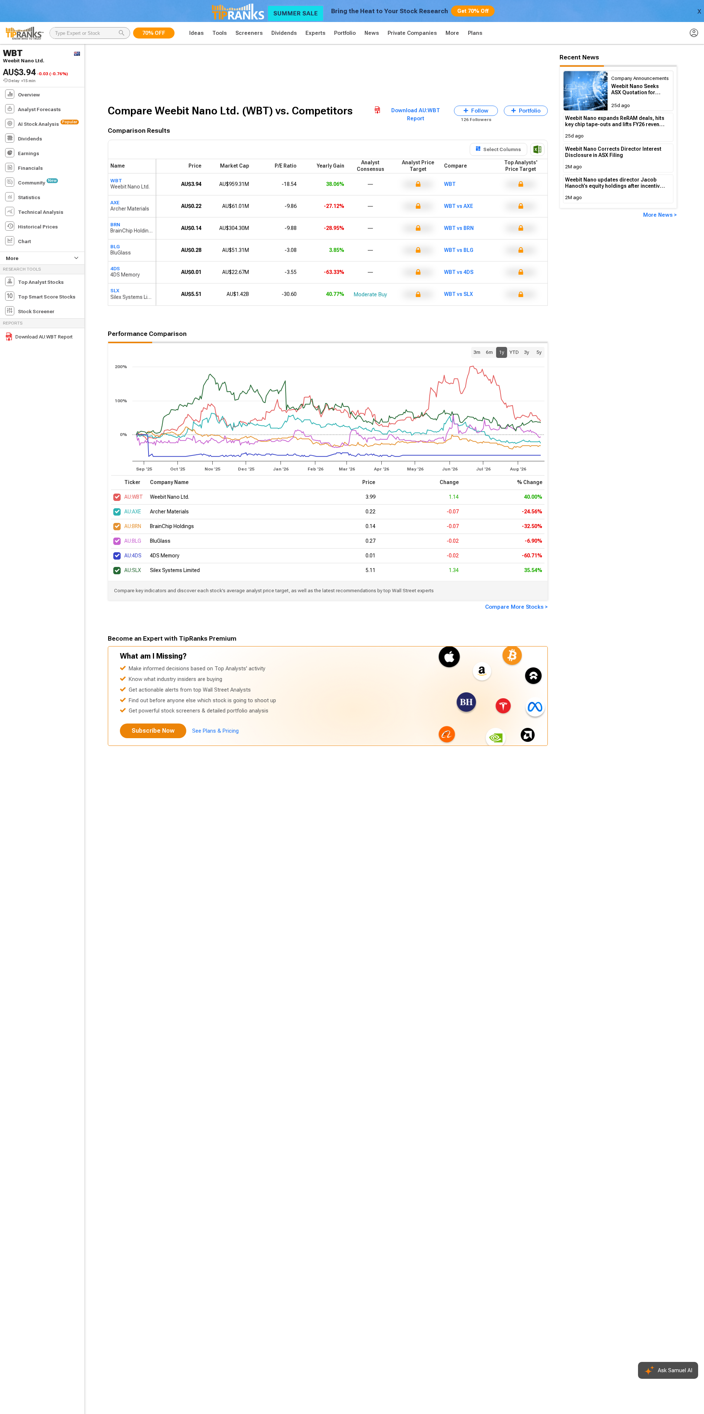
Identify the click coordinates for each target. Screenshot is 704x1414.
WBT (116, 180)
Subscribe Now (153, 730)
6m (489, 352)
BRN (115, 224)
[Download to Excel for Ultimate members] (537, 149)
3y (526, 352)
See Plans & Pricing (215, 731)
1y (501, 352)
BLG (115, 246)
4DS (115, 268)
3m (476, 352)
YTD (514, 352)
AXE (115, 202)
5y (539, 352)
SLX (114, 290)
